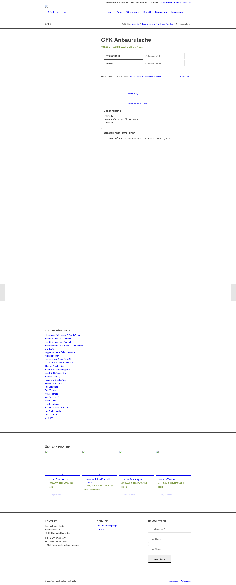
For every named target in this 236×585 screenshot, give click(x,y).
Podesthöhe (113, 56)
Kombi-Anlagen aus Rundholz (58, 338)
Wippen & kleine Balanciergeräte (60, 352)
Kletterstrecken (52, 355)
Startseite (135, 24)
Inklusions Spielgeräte (55, 379)
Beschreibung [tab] (130, 93)
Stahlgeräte (50, 348)
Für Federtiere (51, 414)
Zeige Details (55, 495)
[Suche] (188, 12)
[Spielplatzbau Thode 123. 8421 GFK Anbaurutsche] (69, 54)
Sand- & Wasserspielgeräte (57, 369)
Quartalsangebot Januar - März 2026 (176, 2)
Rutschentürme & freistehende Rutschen (157, 24)
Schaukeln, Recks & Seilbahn (59, 362)
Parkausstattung (52, 376)
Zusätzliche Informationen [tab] (135, 103)
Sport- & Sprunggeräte (55, 372)
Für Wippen (50, 390)
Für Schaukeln (51, 386)
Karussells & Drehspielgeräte (58, 359)
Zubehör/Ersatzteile (54, 383)
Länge (109, 63)
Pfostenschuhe (52, 403)
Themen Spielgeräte (54, 365)
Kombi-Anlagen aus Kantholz (58, 341)
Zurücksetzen (185, 76)
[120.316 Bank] (233, 292)
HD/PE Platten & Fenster (56, 407)
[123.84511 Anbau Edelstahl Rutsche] (2, 292)
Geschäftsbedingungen (107, 525)
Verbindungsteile (52, 397)
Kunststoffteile (51, 393)
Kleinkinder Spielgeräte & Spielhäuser (62, 334)
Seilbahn (49, 417)
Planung (100, 528)
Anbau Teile (50, 400)
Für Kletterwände (53, 410)
